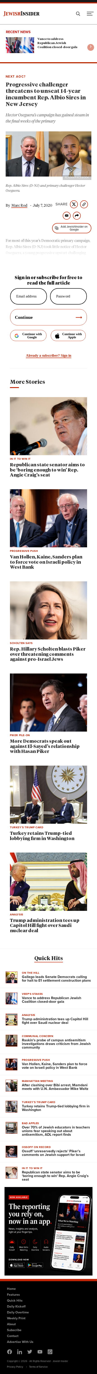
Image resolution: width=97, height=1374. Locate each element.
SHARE (61, 204)
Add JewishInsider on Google (74, 228)
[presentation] (90, 47)
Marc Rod (19, 205)
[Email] (67, 216)
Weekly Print (16, 1318)
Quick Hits (48, 958)
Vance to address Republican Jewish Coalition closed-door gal (57, 43)
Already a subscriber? (48, 355)
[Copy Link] (84, 204)
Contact (12, 1335)
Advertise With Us (20, 1341)
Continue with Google (32, 335)
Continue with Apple (72, 335)
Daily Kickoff (16, 1306)
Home (11, 1288)
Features (13, 1294)
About (11, 1324)
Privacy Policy (15, 1367)
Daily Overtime (18, 1312)
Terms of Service (38, 1367)
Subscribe (14, 1329)
